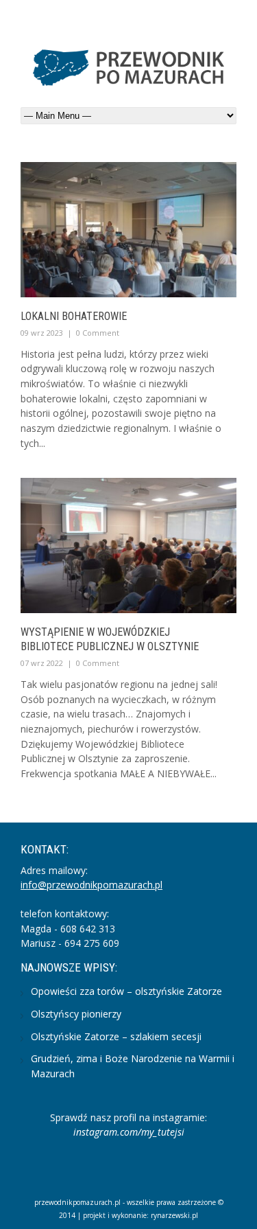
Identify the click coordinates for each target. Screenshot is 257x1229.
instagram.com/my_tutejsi (128, 1131)
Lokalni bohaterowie (74, 316)
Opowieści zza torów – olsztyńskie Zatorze (126, 991)
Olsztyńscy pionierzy (76, 1013)
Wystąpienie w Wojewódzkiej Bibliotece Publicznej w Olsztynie (110, 639)
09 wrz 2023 (42, 333)
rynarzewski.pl (174, 1215)
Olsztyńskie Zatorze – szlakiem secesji (116, 1036)
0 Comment (97, 333)
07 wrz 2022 (42, 663)
